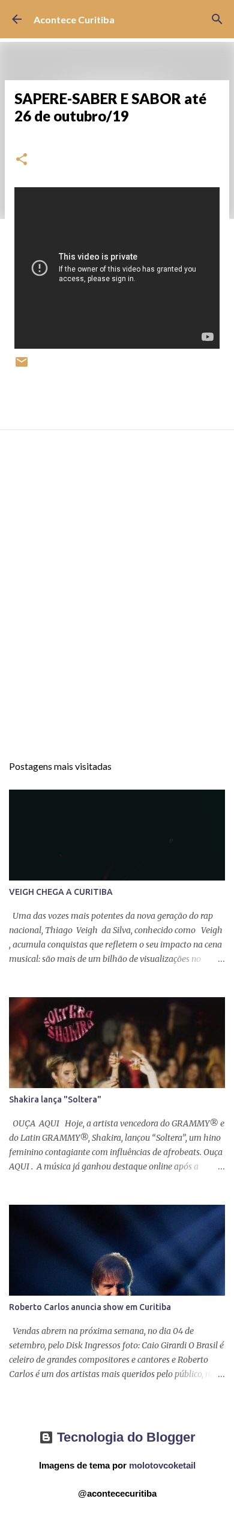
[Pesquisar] (217, 19)
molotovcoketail (162, 1465)
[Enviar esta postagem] (21, 366)
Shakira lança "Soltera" (55, 1099)
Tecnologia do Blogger (124, 1437)
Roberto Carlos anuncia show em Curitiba (90, 1307)
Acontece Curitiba (74, 19)
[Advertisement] (117, 603)
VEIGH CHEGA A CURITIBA (61, 892)
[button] (21, 160)
